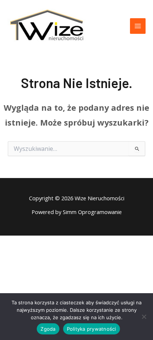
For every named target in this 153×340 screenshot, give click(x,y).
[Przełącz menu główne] (138, 26)
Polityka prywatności (91, 329)
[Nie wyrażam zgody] (143, 316)
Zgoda (47, 329)
